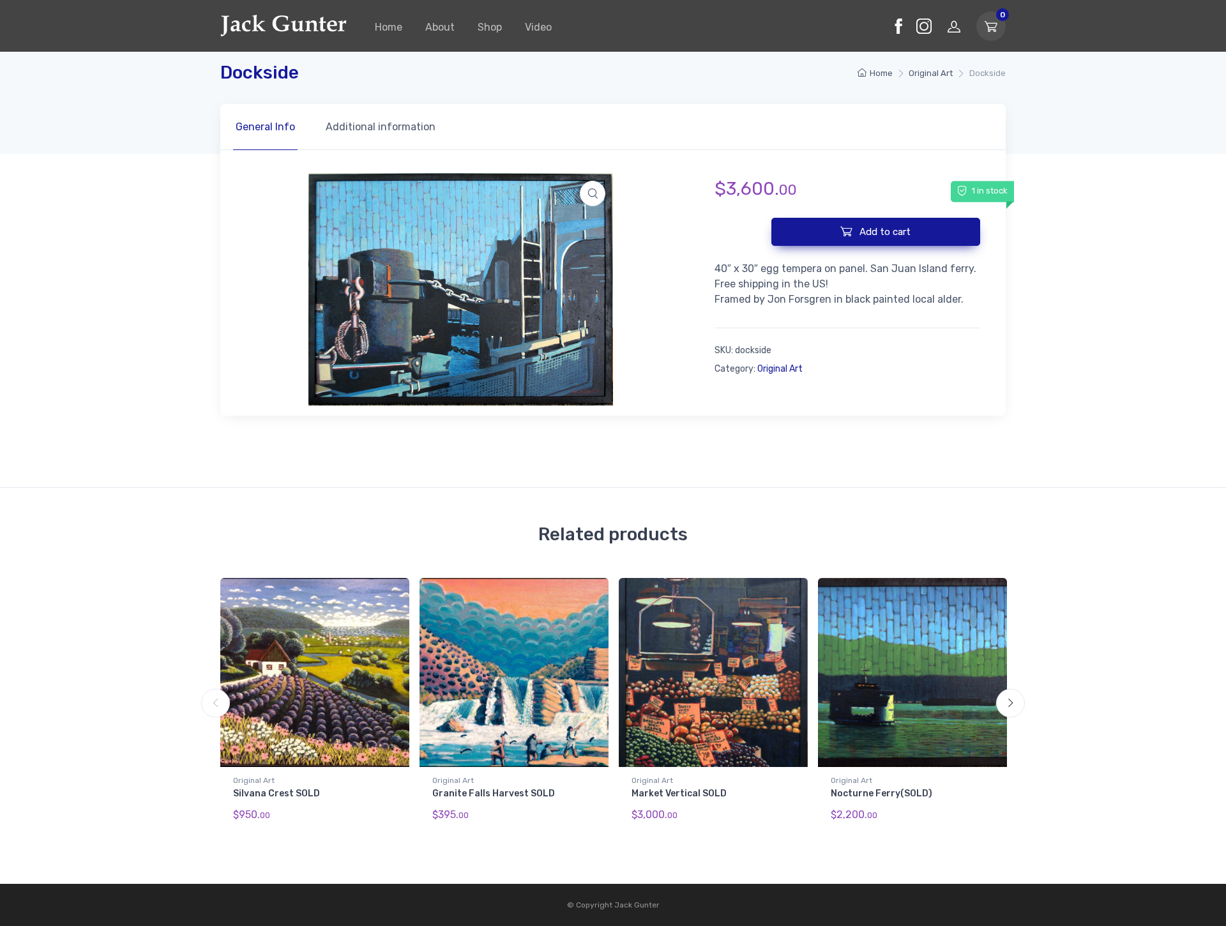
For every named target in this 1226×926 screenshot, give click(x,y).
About (440, 27)
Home (388, 27)
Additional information (380, 127)
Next (1010, 702)
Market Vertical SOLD (679, 793)
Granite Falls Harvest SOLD (493, 793)
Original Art (931, 73)
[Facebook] (898, 26)
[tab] (265, 127)
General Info (265, 127)
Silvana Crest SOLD (276, 793)
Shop (490, 27)
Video (538, 27)
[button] (592, 193)
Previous (215, 702)
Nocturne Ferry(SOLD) (881, 793)
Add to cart (884, 232)
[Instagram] (924, 26)
